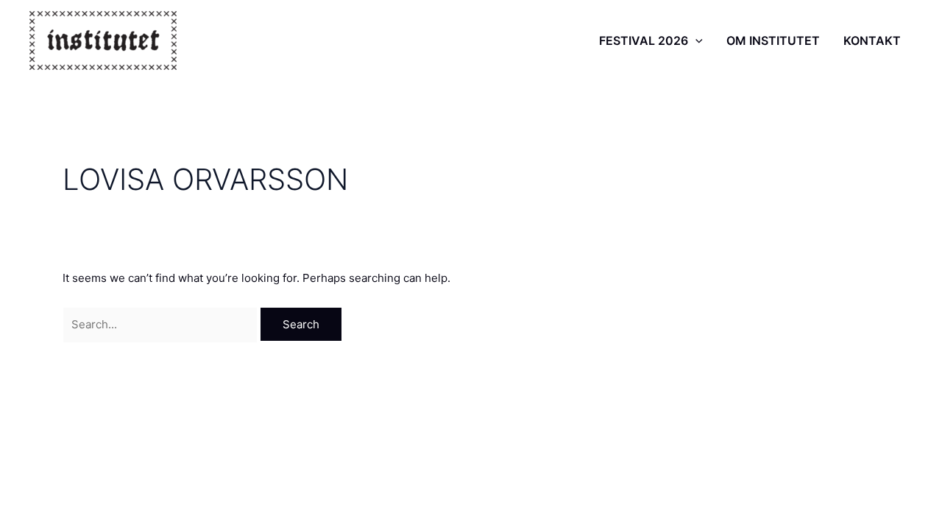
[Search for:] (162, 324)
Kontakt (872, 40)
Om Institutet (773, 40)
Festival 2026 (643, 40)
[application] (695, 40)
